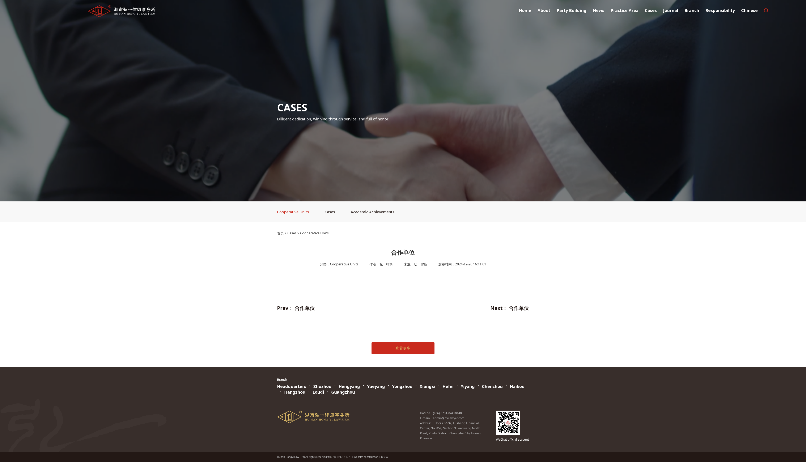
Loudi (318, 392)
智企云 (384, 457)
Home (525, 10)
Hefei (448, 386)
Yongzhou (402, 386)
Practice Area (625, 10)
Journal (670, 10)
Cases (651, 10)
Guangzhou (343, 392)
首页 (280, 233)
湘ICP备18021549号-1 (340, 457)
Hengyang (349, 386)
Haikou (517, 386)
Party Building (571, 10)
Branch (691, 10)
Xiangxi (427, 386)
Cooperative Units (293, 211)
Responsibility (720, 10)
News (598, 10)
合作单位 (305, 307)
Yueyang (376, 386)
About (544, 10)
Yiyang (468, 386)
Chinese (749, 10)
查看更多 (403, 348)
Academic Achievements (372, 211)
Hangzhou (294, 392)
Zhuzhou (322, 386)
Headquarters (291, 386)
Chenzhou (492, 386)
